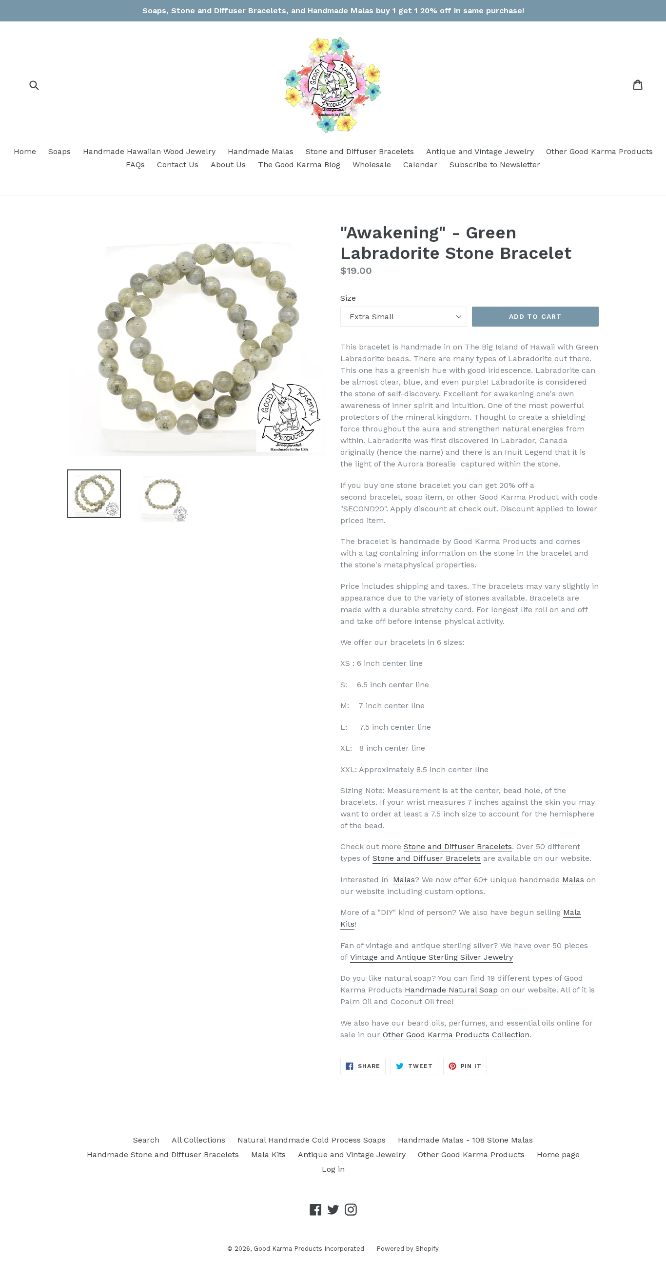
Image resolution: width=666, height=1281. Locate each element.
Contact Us (177, 164)
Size (348, 298)
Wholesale (372, 164)
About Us (228, 164)
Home (25, 151)
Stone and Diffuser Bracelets (360, 151)
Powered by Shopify (407, 1248)
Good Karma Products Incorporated (309, 1248)
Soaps (59, 151)
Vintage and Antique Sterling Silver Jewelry (431, 957)
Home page (558, 1154)
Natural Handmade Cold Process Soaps (311, 1140)
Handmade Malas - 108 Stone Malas (465, 1140)
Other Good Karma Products (599, 151)
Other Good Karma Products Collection (456, 1034)
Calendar (420, 164)
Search (146, 1140)
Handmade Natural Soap (451, 989)
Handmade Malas (261, 151)
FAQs (135, 164)
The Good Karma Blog (299, 164)
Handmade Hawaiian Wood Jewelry (149, 151)
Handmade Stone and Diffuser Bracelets (163, 1154)
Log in (333, 1169)
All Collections (198, 1140)
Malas (404, 879)
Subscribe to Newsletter (495, 164)
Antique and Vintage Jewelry (480, 151)
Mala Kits (268, 1154)
